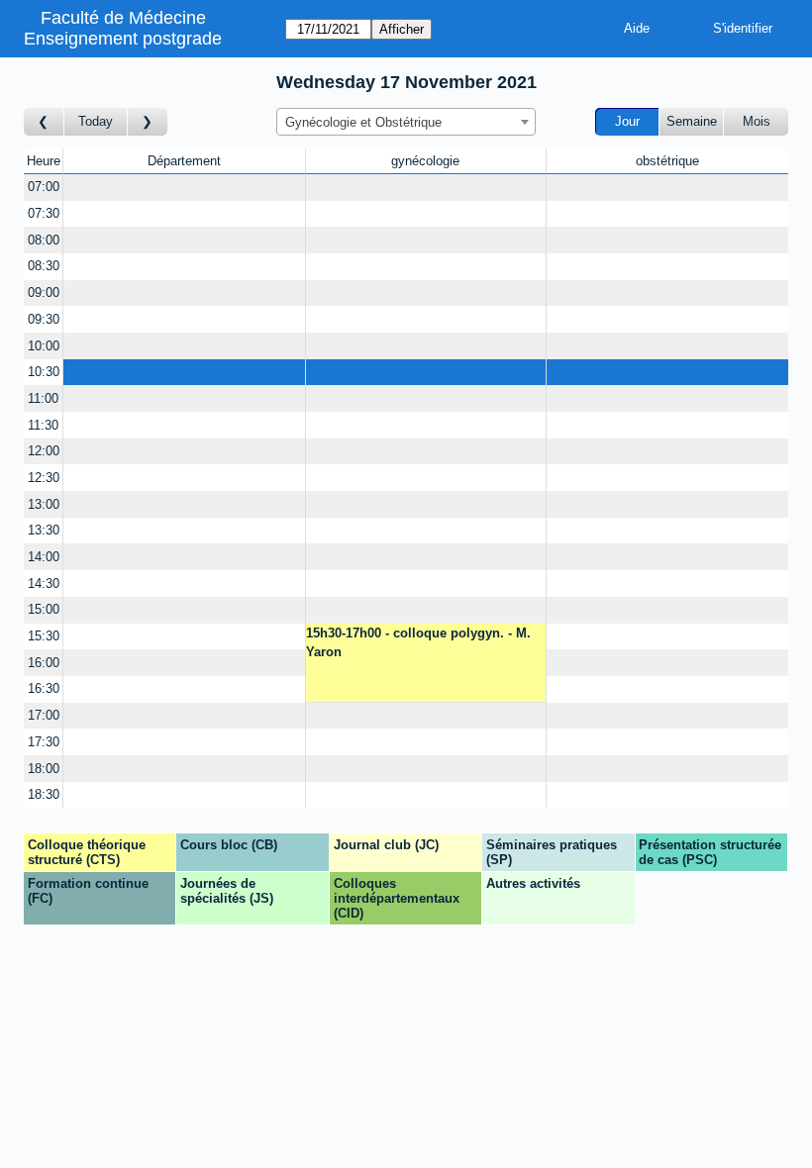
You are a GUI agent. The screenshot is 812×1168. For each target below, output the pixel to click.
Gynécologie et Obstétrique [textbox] (363, 122)
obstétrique (667, 160)
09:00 (43, 292)
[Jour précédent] (44, 122)
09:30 (43, 319)
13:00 (43, 504)
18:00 (43, 768)
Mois (756, 121)
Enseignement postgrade (123, 39)
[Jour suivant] (147, 122)
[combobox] (406, 122)
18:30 (43, 794)
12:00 (43, 450)
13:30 (43, 530)
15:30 (43, 636)
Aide (637, 28)
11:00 (43, 398)
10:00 (43, 346)
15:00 (43, 609)
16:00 (43, 662)
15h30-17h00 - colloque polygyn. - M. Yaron (418, 643)
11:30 (43, 425)
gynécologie (425, 160)
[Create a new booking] (183, 187)
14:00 (43, 556)
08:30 (43, 265)
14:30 (43, 583)
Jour (627, 121)
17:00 (43, 715)
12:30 (43, 477)
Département (184, 160)
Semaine (691, 121)
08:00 (43, 240)
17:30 (43, 741)
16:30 (43, 688)
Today (95, 121)
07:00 (43, 186)
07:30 (43, 213)
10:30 (43, 371)
